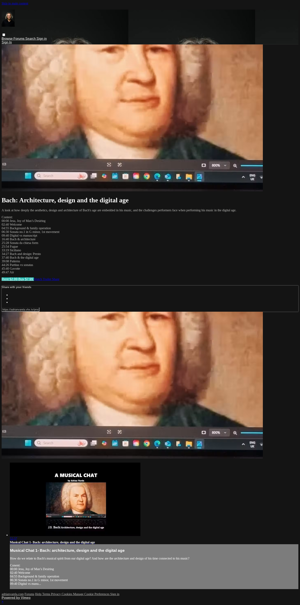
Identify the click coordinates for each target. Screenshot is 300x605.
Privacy (56, 594)
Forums (19, 38)
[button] (3, 34)
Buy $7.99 (26, 279)
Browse (7, 38)
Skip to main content (15, 3)
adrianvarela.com (13, 594)
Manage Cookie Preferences (91, 594)
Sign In (7, 42)
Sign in (42, 38)
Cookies (67, 594)
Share (55, 279)
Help (38, 594)
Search (31, 38)
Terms (46, 594)
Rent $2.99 (10, 279)
